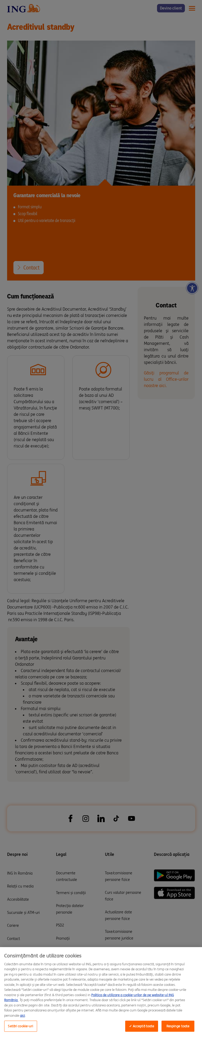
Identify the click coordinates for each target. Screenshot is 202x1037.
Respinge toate (178, 1026)
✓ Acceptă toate (141, 1026)
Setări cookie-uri (20, 1026)
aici (22, 1015)
